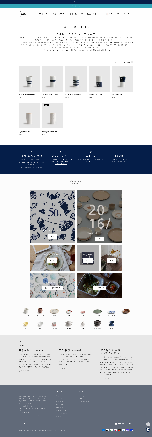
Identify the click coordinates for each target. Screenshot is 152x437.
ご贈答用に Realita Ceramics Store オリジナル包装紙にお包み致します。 (61, 162)
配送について (59, 396)
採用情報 (58, 416)
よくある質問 (59, 404)
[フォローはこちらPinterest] (24, 424)
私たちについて (91, 14)
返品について (59, 401)
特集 (82, 14)
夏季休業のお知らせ (31, 350)
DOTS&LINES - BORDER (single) (50, 94)
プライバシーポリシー (62, 413)
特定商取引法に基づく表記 (63, 410)
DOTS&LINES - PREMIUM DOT (26, 131)
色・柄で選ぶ (73, 14)
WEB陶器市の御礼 (70, 350)
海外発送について (76, 6)
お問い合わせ (59, 407)
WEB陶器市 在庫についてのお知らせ (111, 352)
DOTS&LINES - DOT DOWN (95, 94)
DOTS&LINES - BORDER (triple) (73, 94)
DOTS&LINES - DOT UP (118, 94)
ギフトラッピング (84, 396)
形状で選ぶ (63, 14)
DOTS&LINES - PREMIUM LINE (49, 131)
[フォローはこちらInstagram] (20, 424)
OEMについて (83, 399)
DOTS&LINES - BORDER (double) (27, 94)
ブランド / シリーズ (43, 14)
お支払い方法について (62, 399)
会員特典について (84, 401)
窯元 (54, 14)
